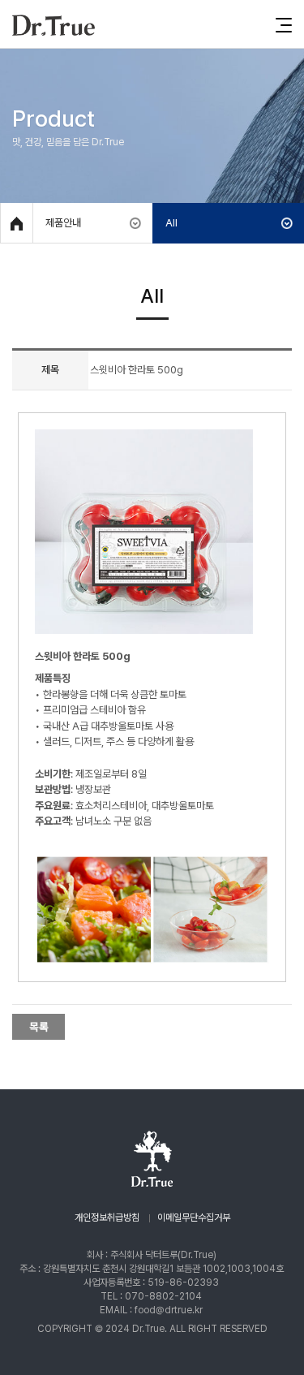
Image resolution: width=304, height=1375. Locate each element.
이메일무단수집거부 (193, 1217)
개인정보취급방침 (107, 1217)
